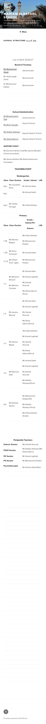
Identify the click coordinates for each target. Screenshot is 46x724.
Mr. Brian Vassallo (11, 125)
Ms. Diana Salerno (11, 139)
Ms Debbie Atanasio (12, 132)
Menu (24, 32)
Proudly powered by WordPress (15, 718)
